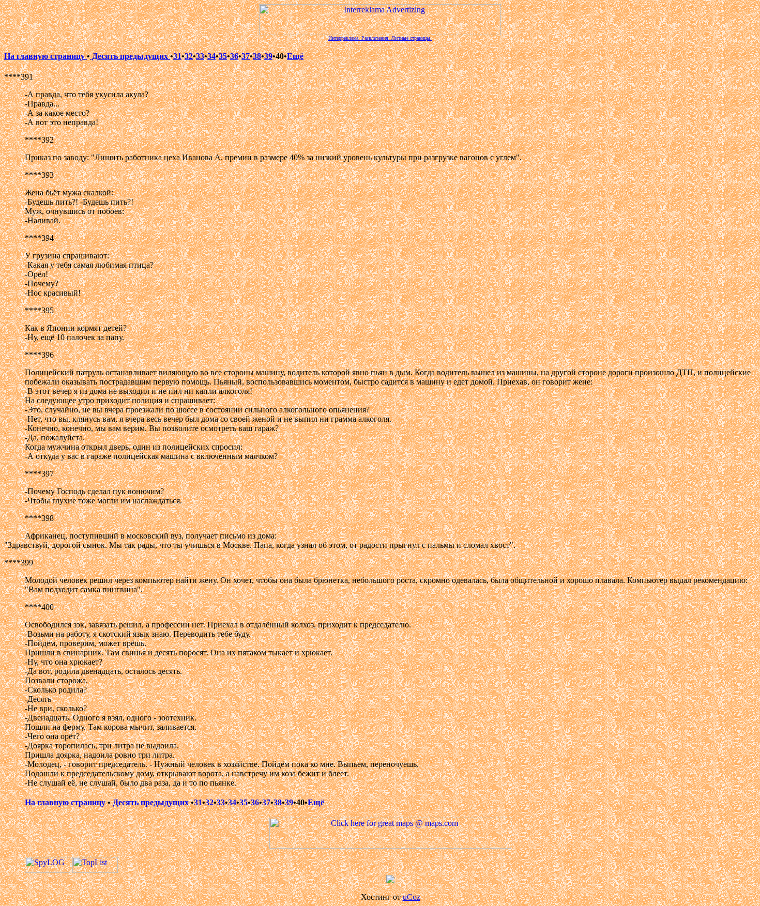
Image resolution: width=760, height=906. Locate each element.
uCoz (411, 897)
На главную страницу (45, 56)
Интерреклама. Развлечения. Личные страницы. (380, 38)
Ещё (295, 56)
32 (189, 56)
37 (245, 56)
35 (223, 56)
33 (200, 56)
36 (234, 56)
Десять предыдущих (130, 56)
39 (268, 56)
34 (211, 56)
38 (257, 56)
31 (177, 56)
